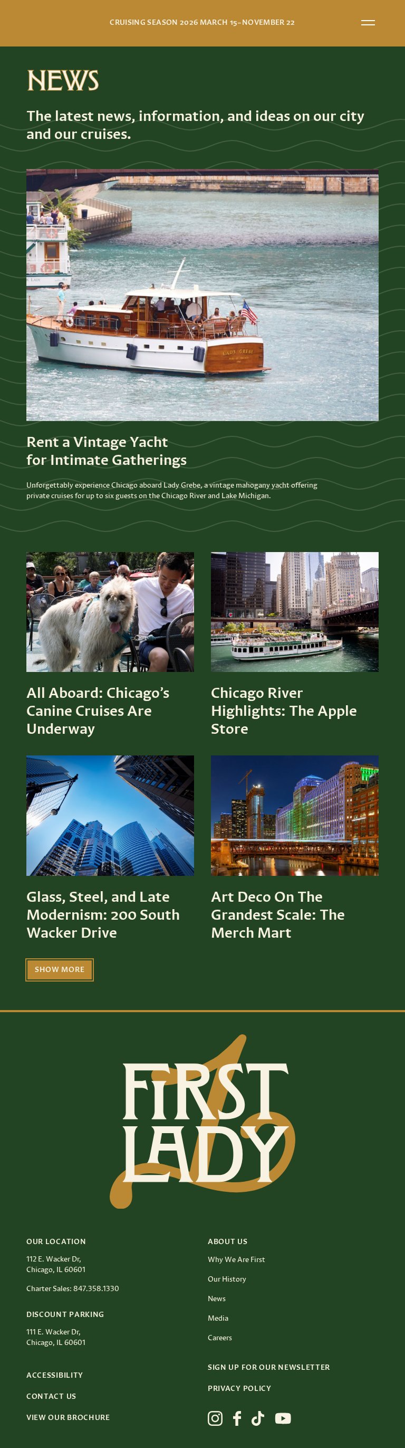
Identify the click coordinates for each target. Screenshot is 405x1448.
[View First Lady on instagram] (215, 1418)
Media (218, 1318)
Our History (227, 1279)
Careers (220, 1338)
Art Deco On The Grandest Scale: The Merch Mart (278, 915)
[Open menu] (368, 22)
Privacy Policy (240, 1389)
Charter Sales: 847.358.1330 (72, 1289)
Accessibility (54, 1375)
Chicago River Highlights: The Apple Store (284, 711)
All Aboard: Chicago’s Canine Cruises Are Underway (97, 711)
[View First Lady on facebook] (237, 1418)
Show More (59, 970)
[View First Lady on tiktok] (258, 1418)
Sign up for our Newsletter (269, 1367)
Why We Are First (236, 1260)
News (217, 1299)
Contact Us (51, 1396)
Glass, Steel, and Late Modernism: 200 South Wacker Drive (103, 915)
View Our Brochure (68, 1418)
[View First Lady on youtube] (283, 1418)
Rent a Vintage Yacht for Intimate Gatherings (106, 451)
